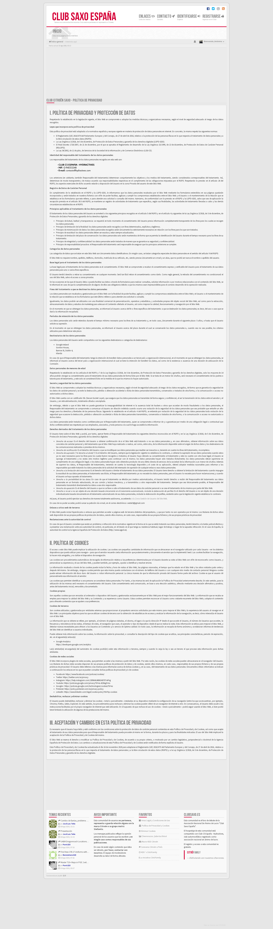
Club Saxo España (84, 17)
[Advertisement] (136, 73)
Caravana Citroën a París (151, 847)
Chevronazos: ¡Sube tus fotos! (154, 836)
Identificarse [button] (187, 16)
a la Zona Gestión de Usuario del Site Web (149, 498)
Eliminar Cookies (147, 831)
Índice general (57, 41)
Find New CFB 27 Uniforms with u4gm (76, 852)
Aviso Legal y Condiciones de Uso (155, 820)
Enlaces (145, 16)
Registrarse (212, 16)
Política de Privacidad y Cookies (155, 825)
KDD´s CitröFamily (149, 852)
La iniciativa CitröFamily (150, 857)
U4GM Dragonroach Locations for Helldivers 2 (80, 841)
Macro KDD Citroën (149, 841)
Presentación (66, 831)
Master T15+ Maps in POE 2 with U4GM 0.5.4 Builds (81, 862)
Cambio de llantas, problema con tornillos (78, 820)
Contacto (164, 16)
